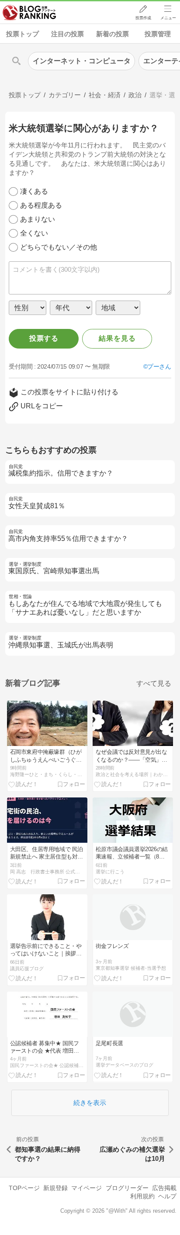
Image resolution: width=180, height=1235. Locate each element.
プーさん (159, 366)
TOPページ (24, 1187)
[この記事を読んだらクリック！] (23, 784)
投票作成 (143, 18)
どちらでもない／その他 (58, 247)
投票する (44, 338)
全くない (34, 233)
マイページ (86, 1187)
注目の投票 (67, 34)
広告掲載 (164, 1187)
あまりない (37, 219)
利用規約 (142, 1196)
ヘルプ (167, 1196)
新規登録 (55, 1187)
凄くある (34, 191)
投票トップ (22, 34)
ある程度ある (41, 205)
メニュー (168, 18)
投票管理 (158, 34)
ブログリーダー (127, 1187)
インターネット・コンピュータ (82, 61)
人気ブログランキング (29, 13)
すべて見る (153, 683)
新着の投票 (112, 34)
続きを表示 (89, 1102)
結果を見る (117, 338)
